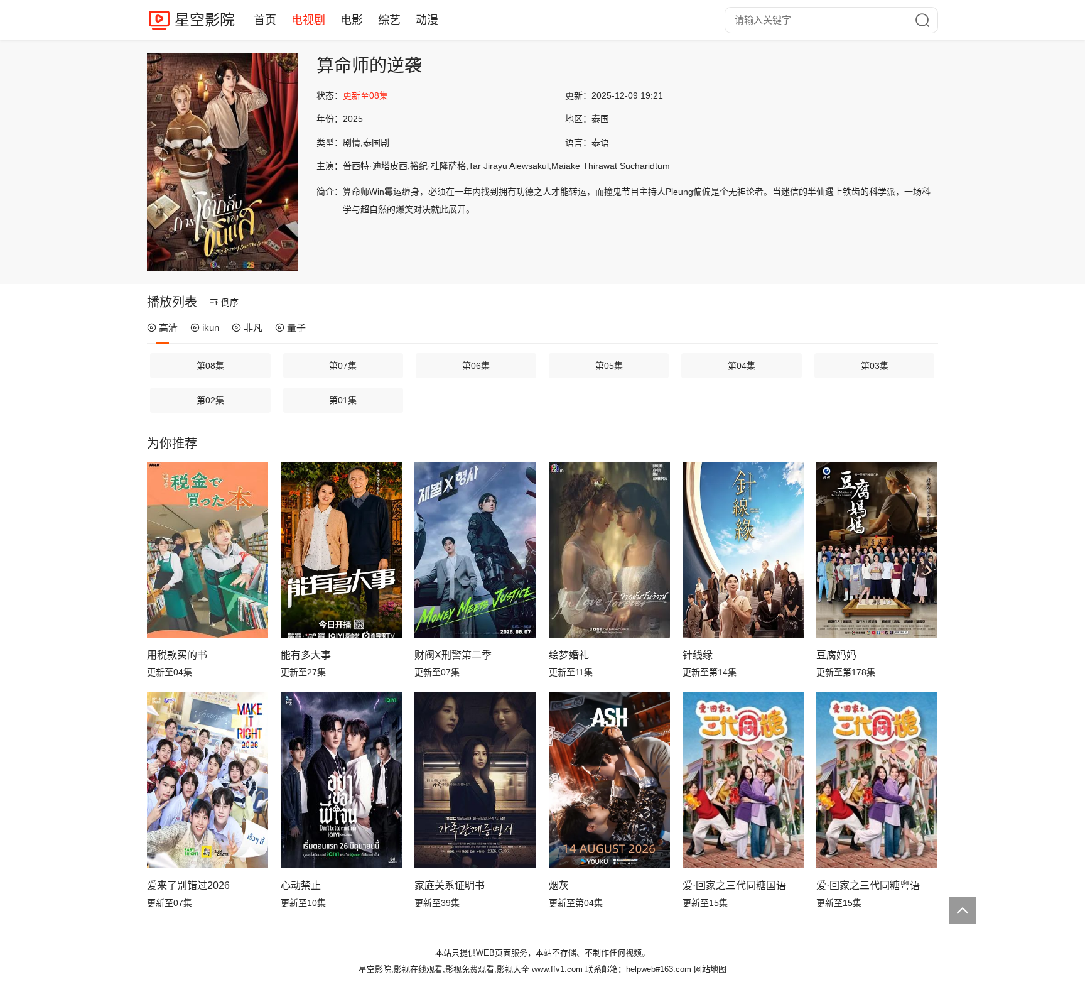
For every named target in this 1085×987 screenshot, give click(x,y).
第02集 (210, 400)
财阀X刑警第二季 (453, 655)
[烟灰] (609, 780)
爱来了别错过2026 (188, 885)
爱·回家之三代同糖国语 (734, 885)
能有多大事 (306, 655)
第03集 (874, 366)
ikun (210, 327)
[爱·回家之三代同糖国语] (743, 780)
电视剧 (308, 20)
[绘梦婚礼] (609, 550)
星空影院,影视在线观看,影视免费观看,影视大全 (444, 969)
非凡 (253, 327)
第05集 (609, 366)
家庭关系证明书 (449, 885)
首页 (265, 20)
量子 (296, 327)
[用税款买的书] (207, 550)
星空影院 (205, 19)
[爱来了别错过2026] (207, 780)
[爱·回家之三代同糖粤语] (876, 780)
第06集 (476, 366)
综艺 (389, 20)
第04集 (741, 366)
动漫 (427, 20)
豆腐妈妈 (836, 655)
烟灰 (559, 885)
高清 (168, 327)
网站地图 (710, 969)
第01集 (343, 400)
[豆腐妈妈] (876, 550)
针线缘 (698, 655)
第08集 (210, 366)
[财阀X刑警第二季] (475, 550)
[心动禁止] (341, 780)
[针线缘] (743, 550)
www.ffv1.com (557, 969)
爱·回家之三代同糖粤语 (868, 885)
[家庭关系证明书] (475, 780)
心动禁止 (301, 885)
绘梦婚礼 (569, 655)
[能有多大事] (341, 550)
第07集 (343, 366)
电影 (351, 20)
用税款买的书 (177, 655)
